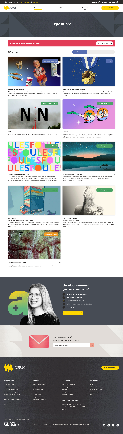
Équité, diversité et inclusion (70, 392)
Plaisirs (6, 404)
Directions (35, 2)
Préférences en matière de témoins (79, 424)
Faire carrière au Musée (68, 384)
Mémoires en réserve (10, 402)
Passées (108, 52)
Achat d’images (94, 392)
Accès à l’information (39, 384)
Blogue (64, 409)
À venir (94, 52)
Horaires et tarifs (19, 2)
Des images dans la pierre (11, 392)
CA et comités (37, 394)
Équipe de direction (38, 397)
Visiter (61, 8)
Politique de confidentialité (60, 424)
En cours (79, 52)
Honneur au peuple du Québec (13, 399)
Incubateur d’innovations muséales (72, 404)
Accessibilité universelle (40, 399)
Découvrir (38, 8)
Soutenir (85, 8)
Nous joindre (37, 387)
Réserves (92, 384)
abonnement (72, 313)
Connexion (112, 2)
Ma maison (7, 387)
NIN (5, 397)
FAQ (91, 394)
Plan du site (36, 402)
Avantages (65, 389)
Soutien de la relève (67, 394)
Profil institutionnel (38, 389)
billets (109, 8)
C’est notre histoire (9, 384)
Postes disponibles (67, 387)
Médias (35, 392)
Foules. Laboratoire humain (12, 394)
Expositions (9, 381)
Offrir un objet (94, 387)
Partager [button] (95, 2)
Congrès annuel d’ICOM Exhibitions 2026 (74, 407)
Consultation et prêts (96, 389)
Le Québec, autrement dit (11, 389)
